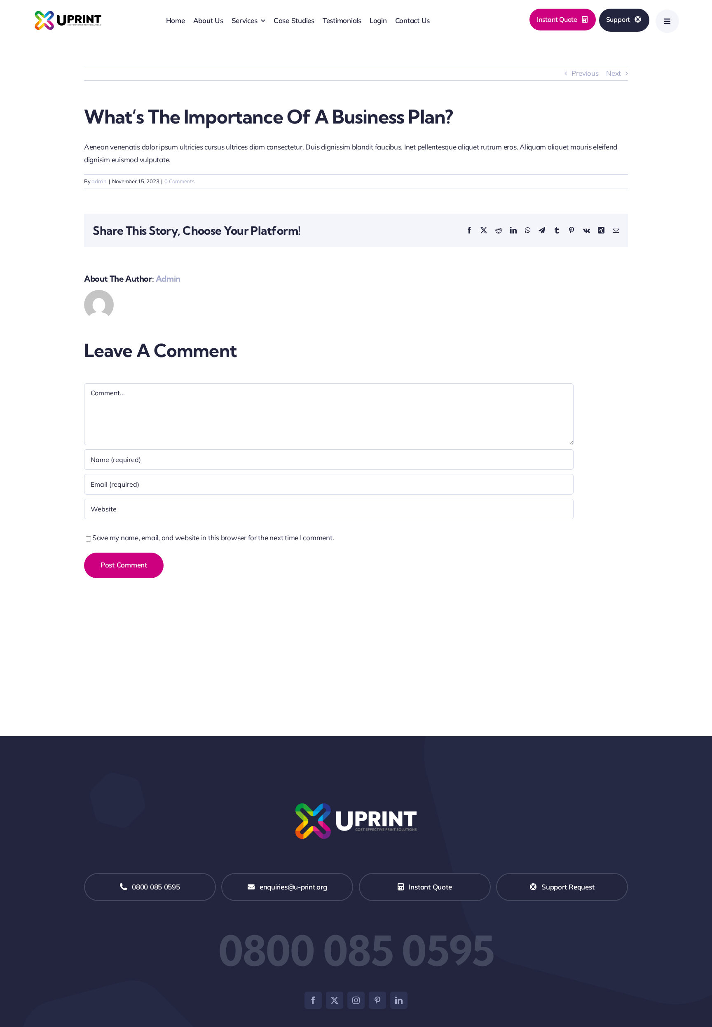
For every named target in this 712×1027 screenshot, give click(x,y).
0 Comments (179, 181)
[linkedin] (399, 1000)
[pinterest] (377, 1000)
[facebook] (313, 1000)
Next (613, 73)
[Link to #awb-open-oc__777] (667, 21)
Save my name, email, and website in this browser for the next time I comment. (213, 537)
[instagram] (356, 1000)
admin (99, 181)
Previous (584, 73)
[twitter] (334, 1000)
